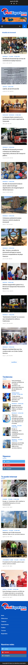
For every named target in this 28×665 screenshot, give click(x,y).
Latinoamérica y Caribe (17, 436)
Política (5, 589)
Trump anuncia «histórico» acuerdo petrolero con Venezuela (7, 383)
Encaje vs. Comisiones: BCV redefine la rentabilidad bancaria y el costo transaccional (7, 417)
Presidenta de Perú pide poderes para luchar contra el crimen (7, 440)
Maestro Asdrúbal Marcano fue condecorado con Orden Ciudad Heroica (14, 336)
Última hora (17, 56)
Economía (14, 411)
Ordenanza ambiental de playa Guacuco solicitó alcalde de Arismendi (14, 204)
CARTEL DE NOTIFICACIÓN (14, 75)
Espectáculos (5, 624)
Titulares (11, 56)
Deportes (5, 282)
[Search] (19, 26)
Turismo (3, 630)
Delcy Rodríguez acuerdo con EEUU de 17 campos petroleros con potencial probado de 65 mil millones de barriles (14, 578)
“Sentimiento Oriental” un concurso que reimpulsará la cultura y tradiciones (14, 303)
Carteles (5, 86)
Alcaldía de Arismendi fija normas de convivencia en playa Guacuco (14, 45)
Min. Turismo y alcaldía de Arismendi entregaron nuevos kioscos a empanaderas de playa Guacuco (14, 237)
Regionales (5, 56)
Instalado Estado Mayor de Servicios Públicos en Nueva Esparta (7, 393)
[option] (14, 383)
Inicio (2, 615)
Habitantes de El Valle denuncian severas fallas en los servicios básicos (7, 430)
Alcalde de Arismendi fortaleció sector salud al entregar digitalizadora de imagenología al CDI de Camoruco (14, 170)
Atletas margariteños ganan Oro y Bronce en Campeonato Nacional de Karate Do (14, 271)
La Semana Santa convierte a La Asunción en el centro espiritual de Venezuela (14, 104)
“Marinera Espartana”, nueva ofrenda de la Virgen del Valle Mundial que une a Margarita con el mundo (7, 404)
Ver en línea (24, 26)
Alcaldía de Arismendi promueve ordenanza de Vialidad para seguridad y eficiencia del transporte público (14, 136)
